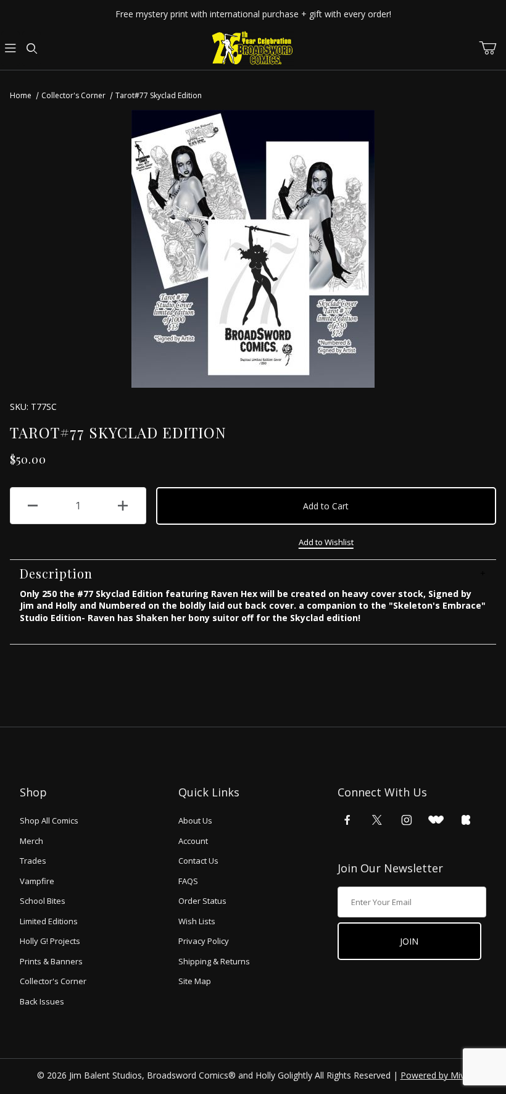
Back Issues (42, 1001)
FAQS (188, 881)
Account (193, 840)
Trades (33, 860)
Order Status (202, 900)
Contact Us (198, 860)
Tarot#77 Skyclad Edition (158, 95)
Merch (31, 840)
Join (409, 941)
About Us (195, 820)
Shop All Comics (49, 820)
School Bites (42, 900)
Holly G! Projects (50, 940)
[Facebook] (347, 820)
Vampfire (37, 881)
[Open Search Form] (31, 48)
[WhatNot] (436, 820)
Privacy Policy (203, 940)
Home (20, 95)
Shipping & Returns (214, 961)
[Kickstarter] (466, 820)
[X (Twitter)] (377, 820)
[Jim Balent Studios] (252, 48)
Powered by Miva (435, 1075)
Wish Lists (196, 921)
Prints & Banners (51, 961)
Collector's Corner (73, 95)
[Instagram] (406, 820)
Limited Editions (49, 921)
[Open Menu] (10, 48)
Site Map (194, 981)
